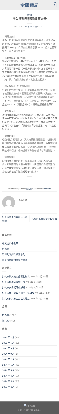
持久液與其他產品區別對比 (16, 276)
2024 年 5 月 (8, 370)
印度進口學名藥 (10, 243)
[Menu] (4, 4)
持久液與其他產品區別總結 (16, 298)
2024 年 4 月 (8, 375)
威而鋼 (5, 315)
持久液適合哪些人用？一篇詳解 (18, 293)
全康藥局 (29, 5)
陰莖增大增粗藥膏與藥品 (14, 259)
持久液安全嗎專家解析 (13, 287)
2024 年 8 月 (8, 353)
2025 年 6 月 (8, 342)
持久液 (29, 15)
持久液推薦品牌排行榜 (13, 282)
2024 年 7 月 (8, 359)
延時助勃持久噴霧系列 (13, 254)
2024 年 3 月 (8, 381)
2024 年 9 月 (8, 348)
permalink (48, 189)
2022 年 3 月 (8, 386)
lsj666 (42, 27)
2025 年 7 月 (8, 337)
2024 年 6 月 (8, 364)
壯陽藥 (5, 248)
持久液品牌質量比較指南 (44, 218)
